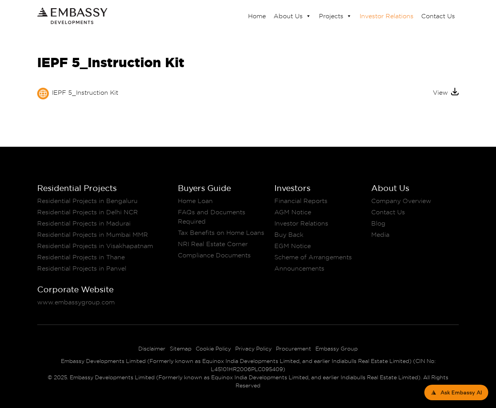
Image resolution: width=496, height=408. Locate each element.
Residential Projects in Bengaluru (87, 201)
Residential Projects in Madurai (84, 223)
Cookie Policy (213, 348)
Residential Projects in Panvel (81, 268)
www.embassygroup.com (76, 302)
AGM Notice (292, 212)
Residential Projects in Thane (81, 257)
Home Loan (195, 201)
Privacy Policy (253, 348)
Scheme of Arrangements (313, 257)
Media (380, 234)
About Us (288, 16)
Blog (378, 223)
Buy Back (288, 234)
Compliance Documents (214, 255)
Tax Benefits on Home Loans (221, 232)
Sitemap (180, 348)
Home (257, 16)
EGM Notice (292, 246)
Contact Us (438, 16)
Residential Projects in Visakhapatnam (95, 246)
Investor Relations (386, 16)
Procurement (293, 348)
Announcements (299, 268)
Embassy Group (336, 348)
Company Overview (401, 201)
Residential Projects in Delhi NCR (87, 212)
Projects (331, 16)
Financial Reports (300, 201)
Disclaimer (151, 348)
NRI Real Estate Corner (213, 244)
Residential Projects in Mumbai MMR (92, 234)
